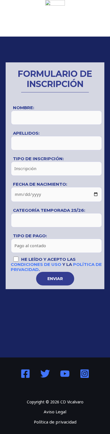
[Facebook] (25, 373)
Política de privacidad (55, 422)
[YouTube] (65, 373)
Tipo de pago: (30, 235)
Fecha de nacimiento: (40, 184)
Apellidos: (26, 133)
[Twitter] (45, 373)
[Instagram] (84, 373)
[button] (55, 27)
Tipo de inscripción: (38, 158)
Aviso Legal (55, 411)
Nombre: (23, 107)
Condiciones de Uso (36, 264)
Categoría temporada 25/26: (49, 210)
